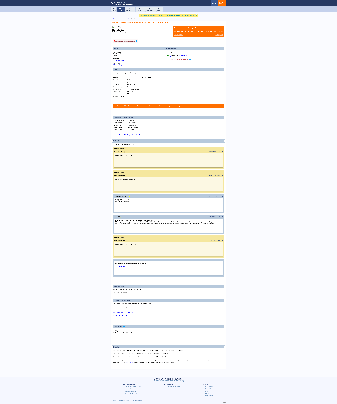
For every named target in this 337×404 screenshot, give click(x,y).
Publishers (129, 10)
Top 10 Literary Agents (132, 393)
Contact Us (208, 393)
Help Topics (209, 387)
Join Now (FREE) (119, 106)
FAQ (206, 391)
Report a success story (120, 315)
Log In (214, 3)
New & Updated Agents (132, 389)
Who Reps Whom (130, 391)
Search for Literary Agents (133, 387)
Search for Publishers (173, 387)
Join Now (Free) (120, 266)
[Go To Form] (183, 55)
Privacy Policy (209, 395)
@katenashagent (118, 65)
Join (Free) (219, 35)
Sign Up (221, 3)
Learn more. (178, 35)
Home (114, 10)
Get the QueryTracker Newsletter (168, 379)
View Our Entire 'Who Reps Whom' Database (128, 135)
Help (158, 10)
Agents (120, 10)
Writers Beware (129, 362)
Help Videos (209, 389)
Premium (139, 10)
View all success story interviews (123, 312)
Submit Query (174, 57)
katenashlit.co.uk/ (118, 60)
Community (149, 10)
